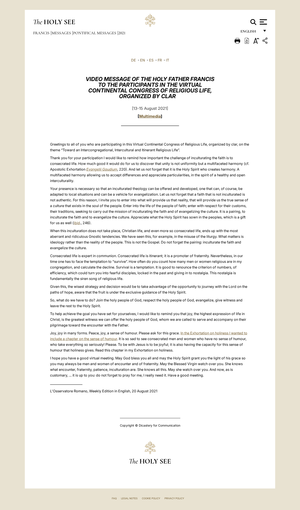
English (250, 32)
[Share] (265, 41)
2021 (121, 33)
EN (142, 60)
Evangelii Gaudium (101, 169)
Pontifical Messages (95, 33)
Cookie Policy (151, 498)
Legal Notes (129, 498)
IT (167, 60)
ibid (77, 223)
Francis (41, 33)
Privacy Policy (174, 498)
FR (160, 60)
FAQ (114, 498)
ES (151, 60)
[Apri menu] (262, 22)
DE (133, 60)
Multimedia (150, 116)
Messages (62, 33)
